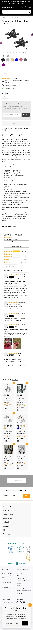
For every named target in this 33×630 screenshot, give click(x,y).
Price (3, 71)
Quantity (5, 93)
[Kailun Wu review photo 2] (17, 343)
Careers (18, 583)
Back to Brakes (17, 481)
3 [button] (16, 365)
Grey (25, 60)
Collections (10, 17)
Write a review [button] (16, 242)
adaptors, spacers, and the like (12, 204)
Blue (16, 60)
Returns (18, 585)
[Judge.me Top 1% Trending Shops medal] (21, 557)
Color (6, 56)
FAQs (17, 576)
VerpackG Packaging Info (23, 590)
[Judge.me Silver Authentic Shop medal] (21, 549)
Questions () (17, 270)
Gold (12, 60)
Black (3, 60)
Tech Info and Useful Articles (7, 576)
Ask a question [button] (16, 246)
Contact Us (19, 573)
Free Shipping (20, 578)
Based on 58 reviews (10, 239)
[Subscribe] (26, 496)
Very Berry (21, 60)
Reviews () (8, 270)
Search (3, 590)
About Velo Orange (7, 573)
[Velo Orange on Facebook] (21, 602)
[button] (6, 79)
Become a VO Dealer (7, 585)
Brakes (16, 17)
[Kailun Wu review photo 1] (8, 343)
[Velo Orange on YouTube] (24, 602)
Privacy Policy (20, 588)
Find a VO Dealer (6, 582)
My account (19, 593)
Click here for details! (17, 3)
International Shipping (22, 581)
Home (3, 17)
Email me (25, 114)
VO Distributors (6, 587)
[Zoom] (26, 48)
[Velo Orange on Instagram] (17, 602)
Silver (8, 60)
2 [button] (12, 365)
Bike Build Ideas (6, 580)
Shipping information (9, 226)
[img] (13, 275)
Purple (3, 65)
